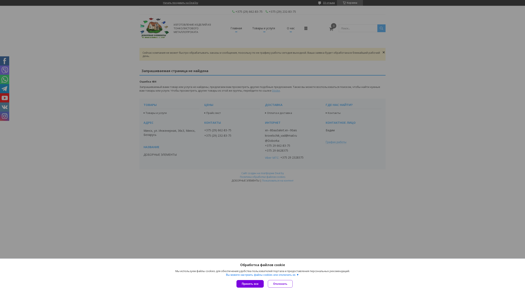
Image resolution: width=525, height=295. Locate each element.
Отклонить (280, 283)
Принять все (250, 283)
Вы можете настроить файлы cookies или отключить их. (261, 274)
